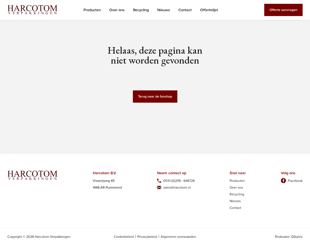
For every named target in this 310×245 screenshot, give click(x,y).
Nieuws (163, 9)
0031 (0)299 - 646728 (179, 180)
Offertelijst (209, 9)
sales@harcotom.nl (177, 187)
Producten (92, 9)
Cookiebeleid (124, 236)
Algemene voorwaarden (178, 236)
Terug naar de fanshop (155, 96)
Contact (185, 9)
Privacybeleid (147, 236)
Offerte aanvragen (283, 9)
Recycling (141, 9)
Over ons (117, 9)
